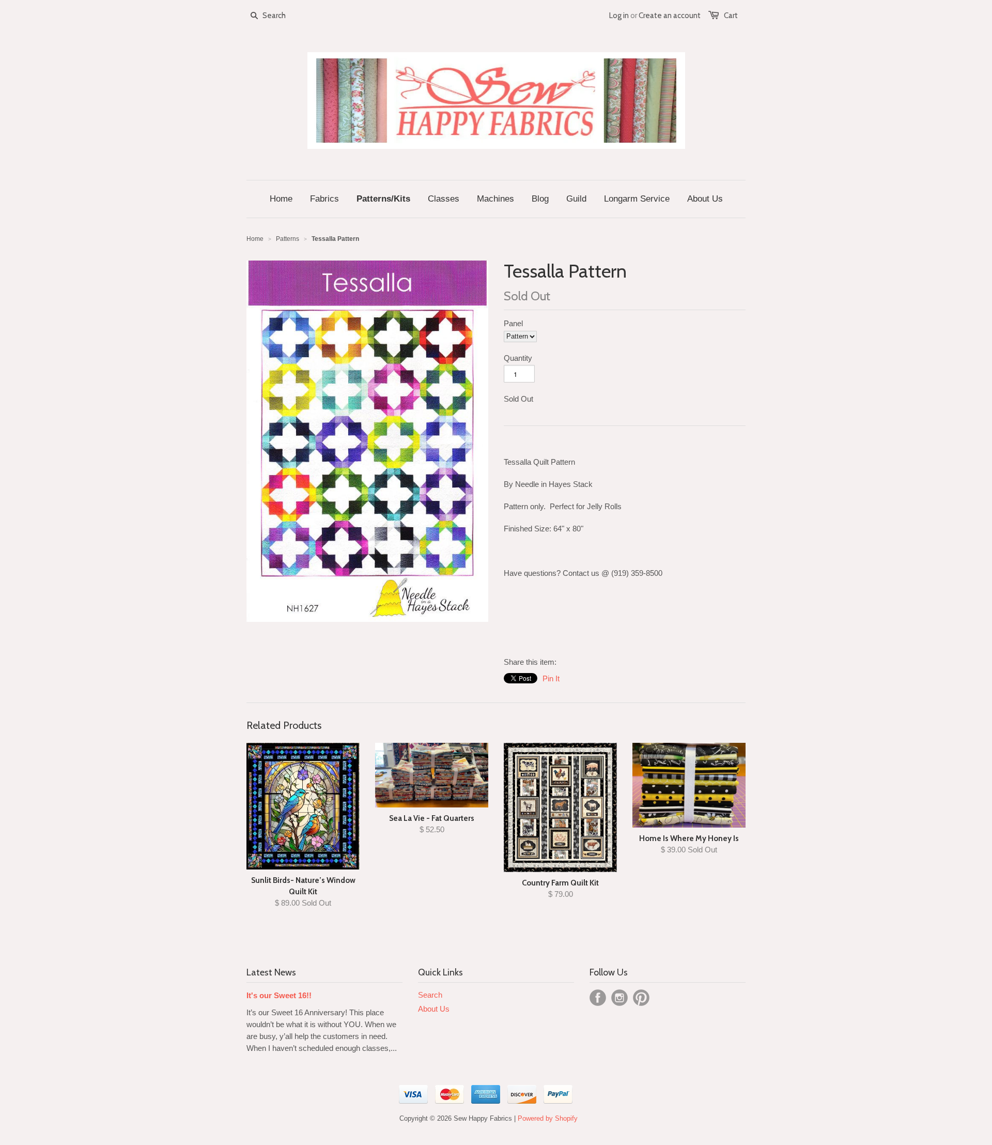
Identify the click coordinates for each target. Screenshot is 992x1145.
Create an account (670, 15)
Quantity (518, 358)
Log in (619, 15)
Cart (731, 15)
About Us (434, 1008)
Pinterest (641, 997)
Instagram (619, 997)
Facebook (598, 997)
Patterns (287, 238)
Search (430, 994)
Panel (513, 323)
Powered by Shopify (548, 1118)
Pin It (551, 678)
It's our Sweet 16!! (279, 995)
